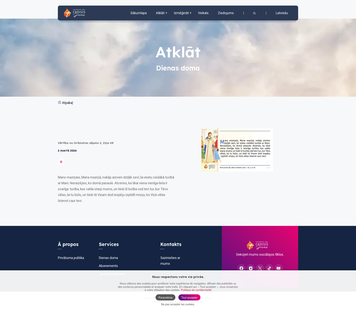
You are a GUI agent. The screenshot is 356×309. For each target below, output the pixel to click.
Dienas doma (108, 258)
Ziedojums (226, 13)
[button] (254, 13)
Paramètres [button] (165, 297)
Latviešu (282, 13)
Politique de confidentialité (196, 290)
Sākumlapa (138, 13)
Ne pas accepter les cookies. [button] (178, 304)
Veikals (203, 13)
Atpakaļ (67, 103)
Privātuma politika (71, 258)
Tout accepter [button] (189, 297)
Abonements (108, 266)
